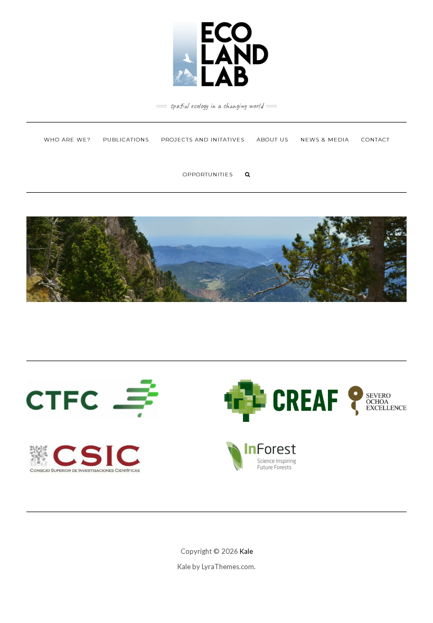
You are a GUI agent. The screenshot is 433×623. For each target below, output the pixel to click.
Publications (126, 139)
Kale (246, 551)
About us (272, 139)
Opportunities (208, 174)
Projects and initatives (202, 139)
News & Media (324, 139)
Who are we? (67, 139)
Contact (375, 139)
